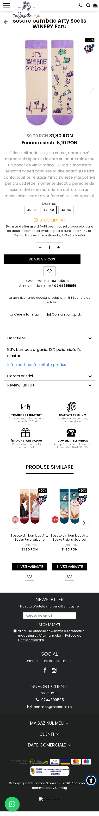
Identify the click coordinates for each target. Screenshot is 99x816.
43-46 (66, 210)
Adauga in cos (42, 259)
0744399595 (52, 699)
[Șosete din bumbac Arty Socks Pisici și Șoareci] (69, 506)
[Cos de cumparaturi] (95, 5)
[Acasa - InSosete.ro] (28, 5)
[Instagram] (54, 670)
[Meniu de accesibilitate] (91, 780)
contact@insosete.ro (52, 706)
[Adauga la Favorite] (29, 577)
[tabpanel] (49, 83)
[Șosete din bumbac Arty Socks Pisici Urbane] (29, 506)
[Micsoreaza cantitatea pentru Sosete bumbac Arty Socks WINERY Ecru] (40, 247)
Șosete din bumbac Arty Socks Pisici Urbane (29, 538)
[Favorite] (49, 271)
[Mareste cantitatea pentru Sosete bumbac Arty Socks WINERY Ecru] (58, 247)
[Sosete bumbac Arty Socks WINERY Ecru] (49, 83)
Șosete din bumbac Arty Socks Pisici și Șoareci (69, 538)
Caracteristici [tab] (20, 376)
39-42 (48, 210)
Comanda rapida (66, 314)
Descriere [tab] (16, 338)
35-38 (31, 210)
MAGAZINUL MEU (47, 723)
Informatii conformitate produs (36, 364)
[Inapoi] (3, 21)
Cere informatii (26, 314)
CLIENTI (47, 734)
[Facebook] (45, 670)
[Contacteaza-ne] (80, 5)
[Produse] (6, 5)
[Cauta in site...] (88, 5)
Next (91, 88)
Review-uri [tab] (20, 385)
